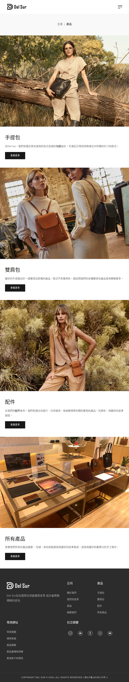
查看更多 (15, 155)
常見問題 (11, 632)
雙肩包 (12, 270)
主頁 (60, 24)
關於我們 (71, 592)
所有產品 (15, 539)
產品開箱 (11, 645)
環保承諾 (11, 638)
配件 (10, 402)
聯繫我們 (71, 612)
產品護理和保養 (15, 651)
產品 (69, 605)
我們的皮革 (73, 599)
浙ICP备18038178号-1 (96, 677)
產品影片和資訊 (15, 658)
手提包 (12, 137)
